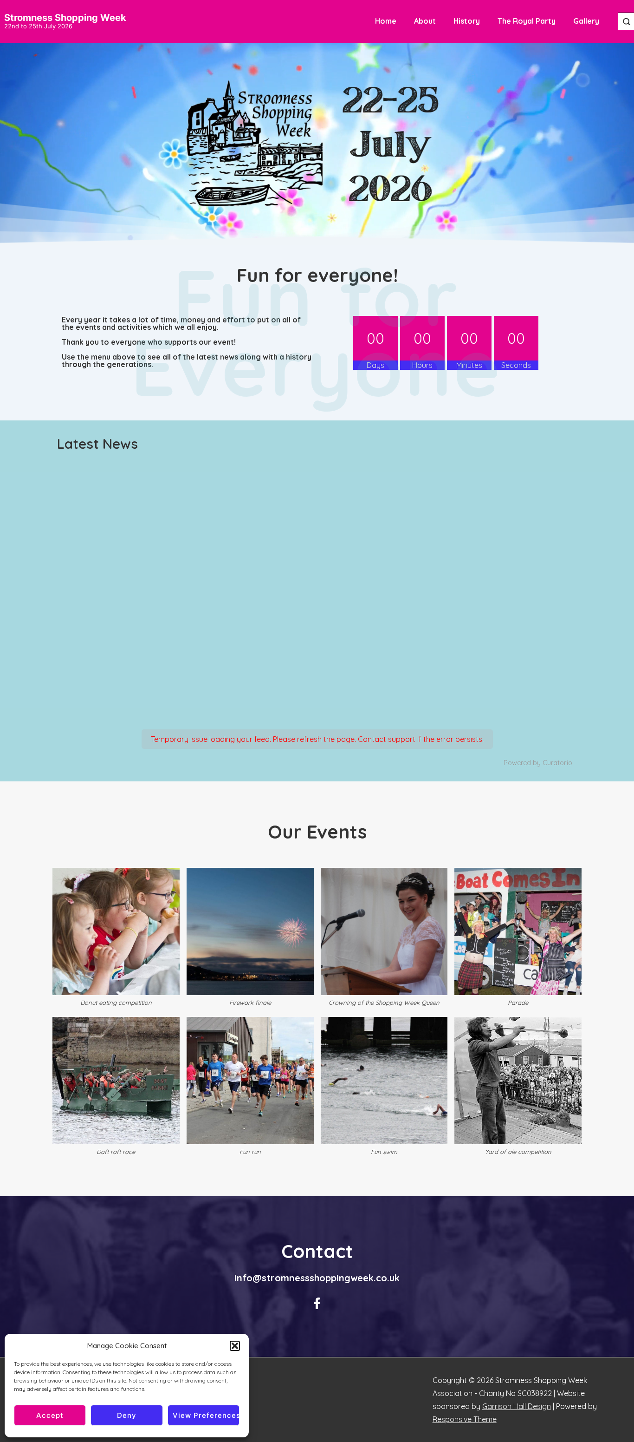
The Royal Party (527, 21)
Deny (126, 1415)
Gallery (586, 21)
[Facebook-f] (317, 1303)
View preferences (206, 1415)
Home (385, 21)
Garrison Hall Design (516, 1406)
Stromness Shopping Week (65, 17)
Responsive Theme (465, 1419)
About (425, 21)
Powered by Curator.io (538, 763)
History (466, 21)
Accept (50, 1415)
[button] (234, 1345)
